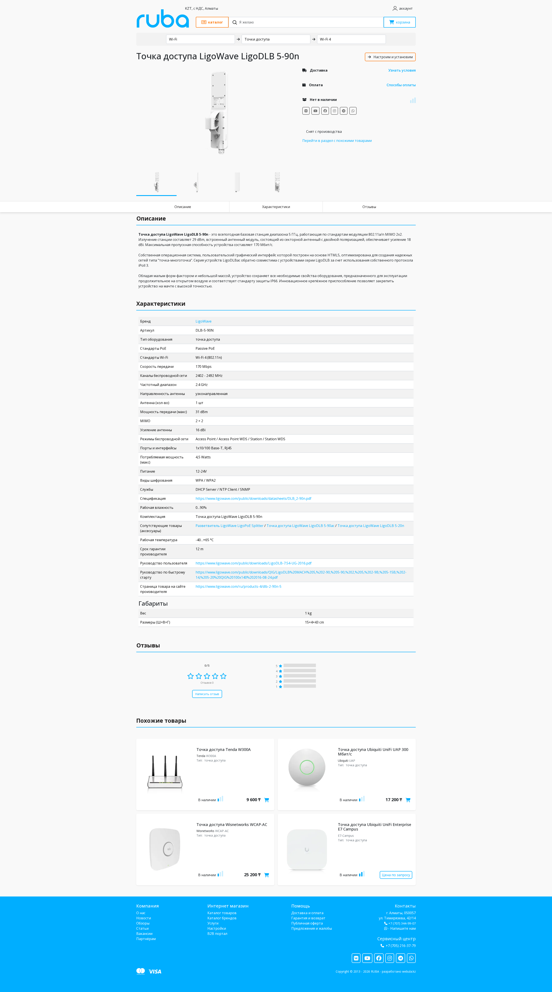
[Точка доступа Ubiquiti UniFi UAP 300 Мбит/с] (307, 774)
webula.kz (409, 971)
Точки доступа (257, 39)
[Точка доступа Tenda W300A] (165, 774)
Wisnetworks (205, 831)
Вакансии (144, 933)
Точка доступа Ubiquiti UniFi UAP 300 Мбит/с (373, 752)
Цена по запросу (396, 875)
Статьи (142, 928)
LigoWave (204, 321)
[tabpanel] (216, 112)
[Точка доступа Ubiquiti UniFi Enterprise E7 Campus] (307, 849)
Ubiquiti (343, 760)
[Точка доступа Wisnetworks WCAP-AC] (165, 849)
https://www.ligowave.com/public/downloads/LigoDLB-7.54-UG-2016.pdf (254, 563)
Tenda (200, 756)
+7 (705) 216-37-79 (401, 945)
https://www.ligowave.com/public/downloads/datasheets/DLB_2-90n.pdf (253, 498)
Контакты (405, 906)
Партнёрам (146, 938)
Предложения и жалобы (311, 928)
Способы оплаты (401, 85)
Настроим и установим (393, 57)
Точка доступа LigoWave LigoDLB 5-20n (370, 525)
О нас (140, 913)
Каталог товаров (222, 913)
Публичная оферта (307, 923)
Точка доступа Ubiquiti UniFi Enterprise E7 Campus (374, 827)
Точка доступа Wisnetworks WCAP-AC (231, 824)
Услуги (212, 923)
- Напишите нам (401, 928)
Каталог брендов (222, 918)
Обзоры (142, 923)
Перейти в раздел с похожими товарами (337, 140)
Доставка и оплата (307, 913)
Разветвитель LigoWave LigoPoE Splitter (229, 525)
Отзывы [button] (148, 645)
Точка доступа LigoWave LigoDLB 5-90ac (300, 525)
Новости (143, 918)
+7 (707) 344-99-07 (402, 923)
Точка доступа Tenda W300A (223, 749)
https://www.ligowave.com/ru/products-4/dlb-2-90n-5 (238, 586)
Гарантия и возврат (308, 918)
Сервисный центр (396, 939)
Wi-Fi (173, 39)
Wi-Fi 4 (325, 39)
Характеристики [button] (160, 303)
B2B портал (217, 933)
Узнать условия (402, 70)
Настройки (216, 928)
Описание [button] (151, 218)
